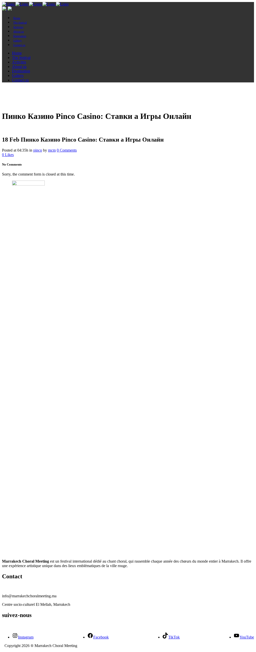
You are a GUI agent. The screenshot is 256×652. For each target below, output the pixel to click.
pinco (37, 150)
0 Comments (67, 150)
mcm (52, 150)
